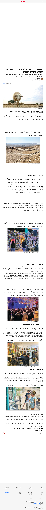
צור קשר (31, 487)
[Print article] (33, 81)
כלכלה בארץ (41, 489)
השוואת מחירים (19, 495)
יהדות (42, 495)
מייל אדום (31, 489)
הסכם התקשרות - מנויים (6, 488)
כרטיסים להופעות (41, 498)
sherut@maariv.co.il (36, 503)
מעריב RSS (30, 491)
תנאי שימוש (7, 487)
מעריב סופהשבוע (30, 492)
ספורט (42, 491)
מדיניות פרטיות (7, 489)
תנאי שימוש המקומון (6, 491)
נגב (42, 433)
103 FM (20, 491)
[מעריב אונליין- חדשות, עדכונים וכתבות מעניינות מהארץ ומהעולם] (23, 1)
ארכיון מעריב (30, 495)
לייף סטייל (39, 66)
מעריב (42, 66)
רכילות (42, 492)
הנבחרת (42, 494)
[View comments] (5, 81)
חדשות (42, 487)
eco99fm (20, 492)
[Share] (42, 81)
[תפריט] (44, 1)
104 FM (20, 493)
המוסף (31, 493)
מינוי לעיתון (30, 494)
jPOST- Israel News (18, 488)
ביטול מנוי (31, 498)
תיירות (36, 66)
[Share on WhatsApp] (35, 81)
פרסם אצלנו (30, 488)
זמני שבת (20, 494)
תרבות (42, 493)
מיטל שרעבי (38, 78)
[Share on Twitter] (37, 81)
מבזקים (42, 488)
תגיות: (42, 432)
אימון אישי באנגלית (18, 487)
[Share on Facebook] (40, 81)
